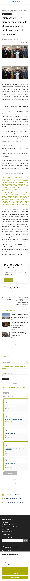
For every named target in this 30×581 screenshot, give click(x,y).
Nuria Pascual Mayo (7, 39)
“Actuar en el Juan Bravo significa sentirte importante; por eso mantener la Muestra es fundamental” (22, 303)
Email (3, 371)
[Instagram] (6, 538)
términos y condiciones (18, 376)
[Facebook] (3, 287)
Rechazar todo (15, 577)
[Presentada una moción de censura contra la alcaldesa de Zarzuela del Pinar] (6, 334)
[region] (15, 566)
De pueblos (7, 10)
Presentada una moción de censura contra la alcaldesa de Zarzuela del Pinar (18, 334)
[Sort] (7, 393)
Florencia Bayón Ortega (8, 299)
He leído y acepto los (13, 376)
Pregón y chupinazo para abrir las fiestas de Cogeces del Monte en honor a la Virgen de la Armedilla (19, 316)
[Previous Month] (25, 396)
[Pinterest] (10, 287)
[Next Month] (27, 396)
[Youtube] (12, 538)
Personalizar (15, 573)
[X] (6, 287)
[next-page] (5, 340)
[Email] (18, 287)
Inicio (3, 10)
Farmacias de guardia (13, 498)
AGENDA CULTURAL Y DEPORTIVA (13, 387)
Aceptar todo (15, 568)
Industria (9, 14)
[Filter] (4, 393)
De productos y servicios (14, 502)
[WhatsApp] (14, 287)
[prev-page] (3, 340)
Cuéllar (3, 336)
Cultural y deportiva (12, 494)
